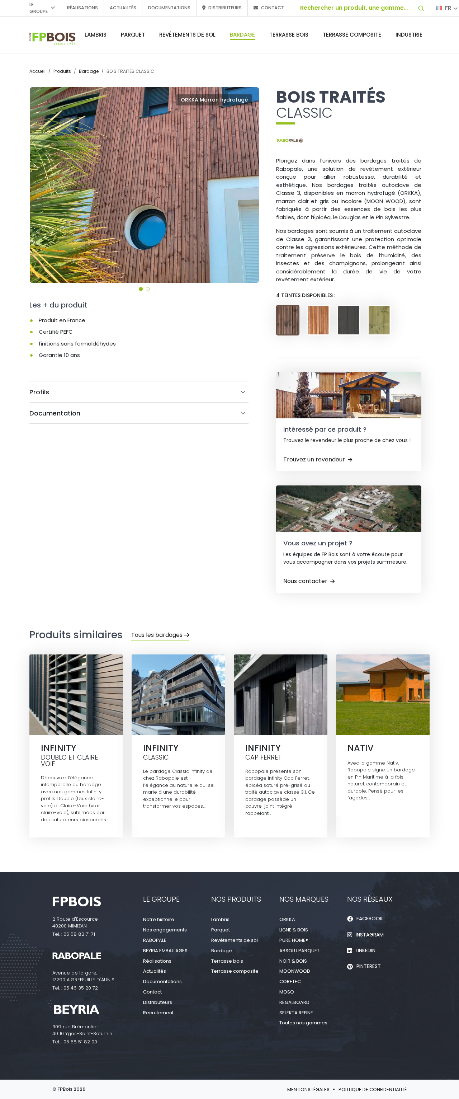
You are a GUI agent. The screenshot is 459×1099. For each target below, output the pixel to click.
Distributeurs (225, 8)
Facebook (369, 918)
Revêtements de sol (187, 34)
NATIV (383, 746)
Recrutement (158, 1012)
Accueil (37, 71)
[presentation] (38, 184)
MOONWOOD (294, 971)
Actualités (123, 8)
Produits (62, 71)
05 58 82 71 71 (79, 934)
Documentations (169, 8)
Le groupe (38, 7)
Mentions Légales (308, 1089)
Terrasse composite (352, 34)
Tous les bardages (157, 635)
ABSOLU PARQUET (299, 950)
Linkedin (365, 950)
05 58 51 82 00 (80, 1041)
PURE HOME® (293, 940)
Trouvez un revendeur (314, 459)
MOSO (286, 991)
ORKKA (287, 919)
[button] (141, 289)
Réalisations (82, 8)
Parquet (133, 34)
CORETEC (290, 981)
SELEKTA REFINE (296, 1012)
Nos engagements (165, 929)
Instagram (370, 934)
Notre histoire (158, 919)
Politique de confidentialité (373, 1089)
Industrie (409, 34)
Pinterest (368, 966)
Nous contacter (305, 581)
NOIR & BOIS (293, 961)
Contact (272, 8)
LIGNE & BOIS (293, 929)
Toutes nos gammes (303, 1022)
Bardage (242, 34)
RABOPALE (154, 940)
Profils (39, 392)
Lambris (96, 34)
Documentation (54, 413)
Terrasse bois (288, 34)
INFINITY (76, 746)
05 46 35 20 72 (80, 988)
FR (448, 8)
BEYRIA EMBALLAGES (165, 950)
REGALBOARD (294, 1002)
